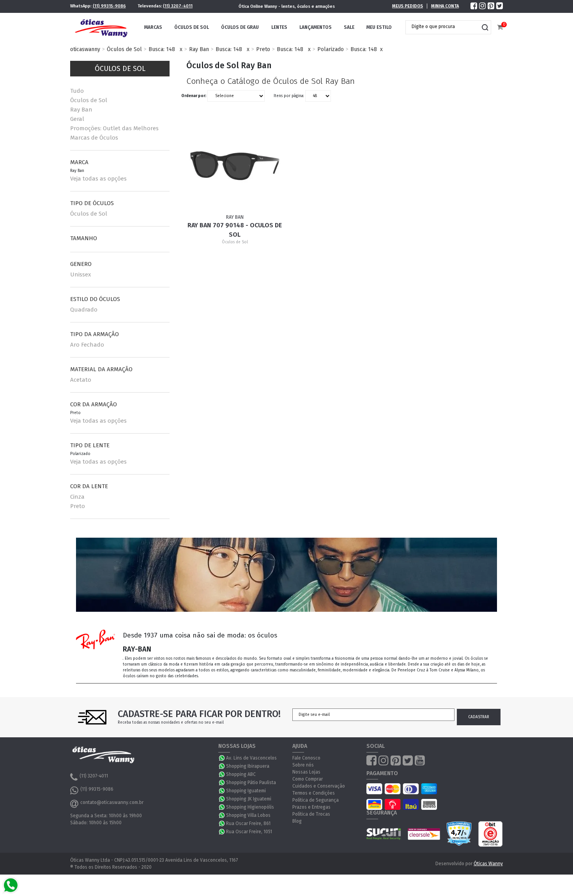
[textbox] (442, 26)
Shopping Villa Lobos (248, 815)
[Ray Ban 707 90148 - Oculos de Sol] (235, 165)
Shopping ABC (241, 774)
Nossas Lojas (306, 772)
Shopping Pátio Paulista (251, 782)
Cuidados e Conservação (318, 786)
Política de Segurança (315, 800)
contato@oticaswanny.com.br (111, 802)
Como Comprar (307, 779)
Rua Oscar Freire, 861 (248, 823)
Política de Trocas (311, 814)
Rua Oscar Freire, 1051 (249, 831)
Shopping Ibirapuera (247, 766)
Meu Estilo (379, 27)
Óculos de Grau (240, 27)
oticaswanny (85, 49)
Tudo (77, 90)
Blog (297, 821)
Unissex (80, 274)
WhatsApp (222, 757)
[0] (500, 27)
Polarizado (330, 49)
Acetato (80, 379)
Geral (77, 118)
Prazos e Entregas (311, 807)
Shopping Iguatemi (246, 790)
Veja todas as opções (98, 178)
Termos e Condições (313, 793)
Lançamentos (315, 27)
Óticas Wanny (488, 863)
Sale (349, 27)
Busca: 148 (162, 49)
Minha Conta (445, 6)
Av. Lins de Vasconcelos (251, 758)
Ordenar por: (193, 96)
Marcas (153, 27)
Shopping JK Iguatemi (248, 799)
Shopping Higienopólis (250, 807)
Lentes (279, 27)
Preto (263, 49)
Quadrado (83, 309)
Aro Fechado (87, 344)
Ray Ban (199, 49)
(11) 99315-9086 (109, 6)
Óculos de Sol (191, 27)
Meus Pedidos (407, 6)
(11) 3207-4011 (178, 6)
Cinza (77, 496)
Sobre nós (303, 765)
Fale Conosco (306, 758)
